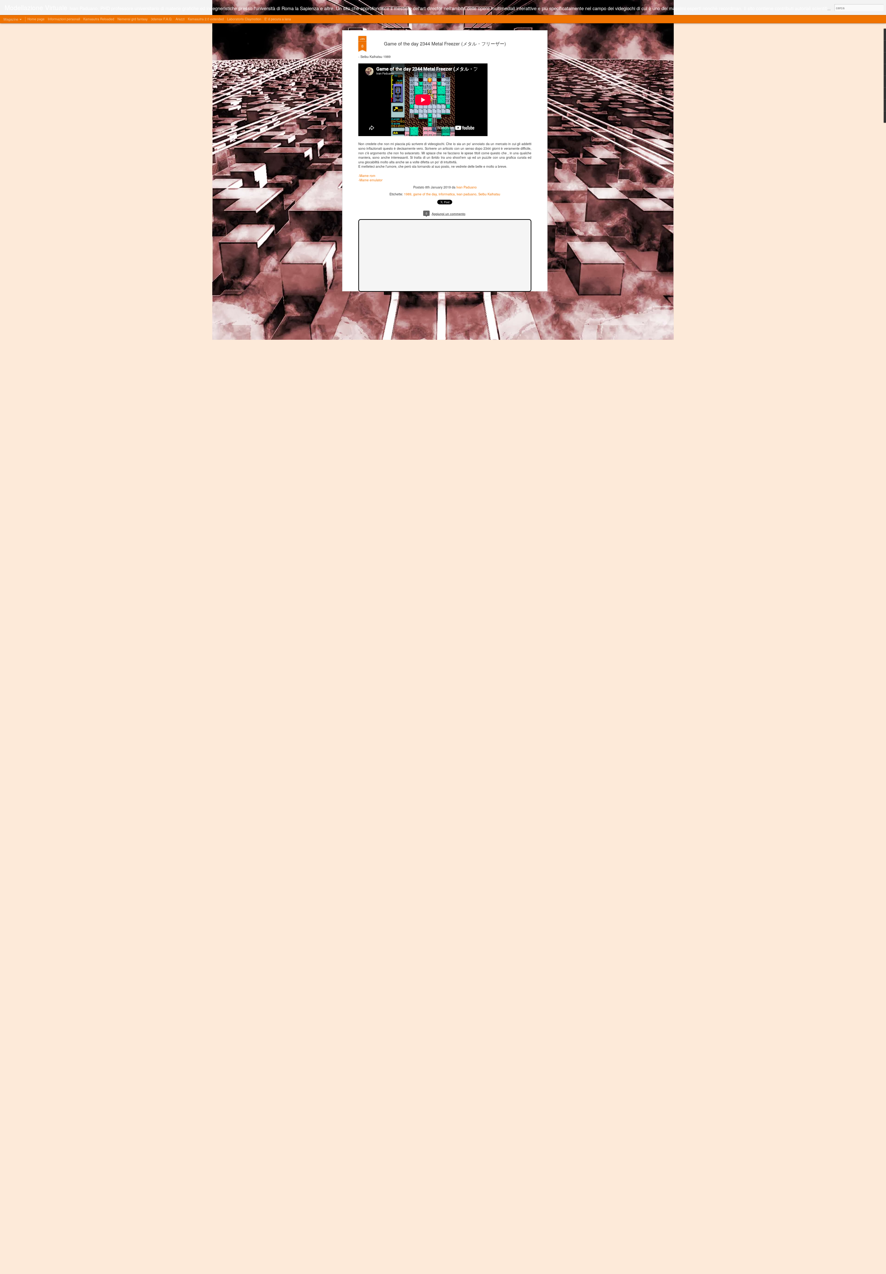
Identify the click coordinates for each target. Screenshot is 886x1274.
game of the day (425, 194)
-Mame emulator (370, 180)
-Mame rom (366, 175)
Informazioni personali (64, 19)
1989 (407, 194)
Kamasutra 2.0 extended (206, 19)
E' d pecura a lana (277, 19)
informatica (447, 194)
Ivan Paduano (466, 187)
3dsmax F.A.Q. (161, 19)
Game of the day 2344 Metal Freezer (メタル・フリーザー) (445, 43)
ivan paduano (466, 194)
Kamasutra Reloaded (98, 19)
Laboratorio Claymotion (244, 19)
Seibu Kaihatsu (489, 194)
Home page (36, 19)
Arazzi (180, 19)
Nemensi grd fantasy (132, 19)
